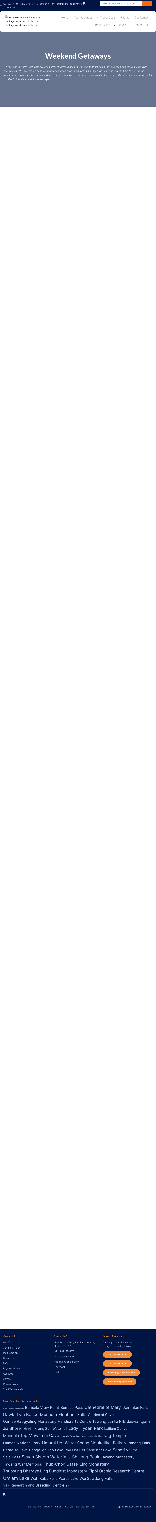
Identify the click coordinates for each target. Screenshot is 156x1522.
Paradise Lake (15, 1450)
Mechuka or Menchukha (89, 1436)
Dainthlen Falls (135, 1407)
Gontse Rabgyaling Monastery (29, 1421)
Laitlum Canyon (116, 1428)
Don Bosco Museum (37, 1414)
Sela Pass (11, 1457)
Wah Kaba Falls (44, 1478)
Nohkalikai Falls (106, 1442)
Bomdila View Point (42, 1407)
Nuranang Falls (137, 1443)
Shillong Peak (85, 1456)
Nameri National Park (22, 1443)
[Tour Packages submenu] (97, 18)
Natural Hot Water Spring (65, 1442)
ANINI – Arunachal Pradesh (13, 1408)
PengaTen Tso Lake (46, 1450)
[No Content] (147, 3)
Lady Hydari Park (85, 1428)
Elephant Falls (72, 1414)
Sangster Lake (98, 1450)
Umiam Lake (16, 1478)
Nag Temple (114, 1435)
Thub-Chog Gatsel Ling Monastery (76, 1464)
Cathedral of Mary (103, 1407)
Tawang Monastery (118, 1457)
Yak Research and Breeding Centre (33, 1485)
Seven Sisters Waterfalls (46, 1456)
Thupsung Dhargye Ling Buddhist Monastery (45, 1470)
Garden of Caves (101, 1415)
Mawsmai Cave (44, 1435)
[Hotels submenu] (130, 25)
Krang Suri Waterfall (50, 1428)
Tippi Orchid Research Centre (116, 1470)
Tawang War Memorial (22, 1464)
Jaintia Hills (117, 1421)
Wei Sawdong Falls (96, 1478)
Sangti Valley (125, 1449)
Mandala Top (15, 1435)
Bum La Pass (71, 1407)
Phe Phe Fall (75, 1450)
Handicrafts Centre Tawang (82, 1421)
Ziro (68, 1485)
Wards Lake (68, 1478)
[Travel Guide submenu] (114, 25)
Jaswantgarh (138, 1421)
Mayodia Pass (67, 1436)
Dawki (9, 1414)
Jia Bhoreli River (18, 1428)
